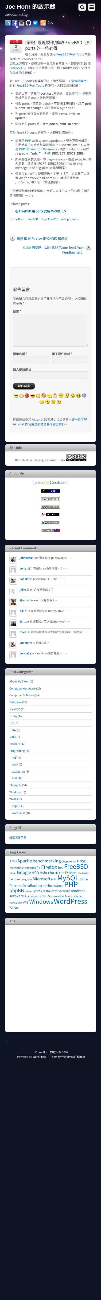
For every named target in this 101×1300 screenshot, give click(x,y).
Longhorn (26, 879)
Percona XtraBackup (25, 885)
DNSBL (82, 860)
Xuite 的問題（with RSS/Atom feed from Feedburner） (53, 249)
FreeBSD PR (18, 68)
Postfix (37, 891)
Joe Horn (18, 219)
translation (15, 902)
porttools (72, 219)
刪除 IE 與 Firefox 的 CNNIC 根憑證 (42, 238)
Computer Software (21, 695)
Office (83, 879)
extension (30, 867)
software (16, 895)
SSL (44, 896)
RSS (50, 23)
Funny (13, 716)
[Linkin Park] (50, 523)
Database (15, 702)
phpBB (16, 806)
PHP (28, 140)
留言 (17, 311)
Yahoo (13, 907)
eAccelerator (16, 867)
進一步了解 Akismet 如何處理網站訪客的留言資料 (50, 421)
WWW (12, 799)
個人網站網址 (22, 369)
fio (38, 867)
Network (14, 743)
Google (24, 872)
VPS (25, 902)
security (64, 891)
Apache (24, 860)
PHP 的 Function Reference (38, 149)
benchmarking (47, 861)
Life (11, 723)
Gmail (12, 873)
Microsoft (41, 879)
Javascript (18, 771)
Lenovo (14, 879)
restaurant (50, 891)
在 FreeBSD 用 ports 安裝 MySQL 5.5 (40, 211)
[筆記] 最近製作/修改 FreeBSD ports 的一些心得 (53, 45)
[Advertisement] (50, 978)
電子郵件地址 (62, 353)
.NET (15, 757)
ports (63, 219)
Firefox (49, 866)
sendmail (77, 890)
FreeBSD (33, 219)
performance (53, 885)
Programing (17, 750)
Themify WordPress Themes (67, 1056)
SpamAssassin (32, 896)
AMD (13, 860)
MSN (54, 879)
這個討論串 (78, 81)
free (60, 867)
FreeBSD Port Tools (70, 54)
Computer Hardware (22, 688)
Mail (12, 737)
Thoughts (15, 785)
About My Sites (18, 681)
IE (67, 872)
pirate (28, 891)
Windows (15, 792)
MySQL (68, 877)
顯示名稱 (20, 353)
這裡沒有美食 (17, 837)
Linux (12, 730)
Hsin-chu (47, 872)
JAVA (15, 764)
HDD (35, 872)
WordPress (18, 813)
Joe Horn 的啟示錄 (49, 1052)
